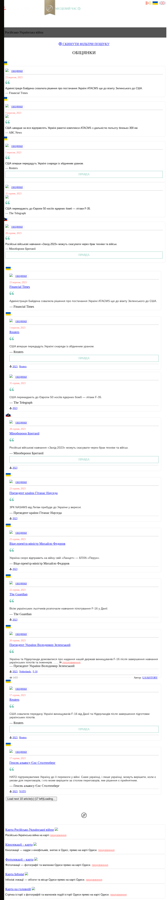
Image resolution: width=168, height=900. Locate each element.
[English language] (162, 3)
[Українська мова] (155, 3)
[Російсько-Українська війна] (19, 17)
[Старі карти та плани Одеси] (26, 17)
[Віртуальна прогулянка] (46, 17)
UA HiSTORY (150, 677)
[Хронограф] (12, 17)
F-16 (35, 671)
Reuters (23, 366)
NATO (22, 791)
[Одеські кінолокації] (39, 17)
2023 (14, 366)
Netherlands (25, 671)
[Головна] (5, 17)
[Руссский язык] (148, 3)
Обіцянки (17, 71)
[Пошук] (53, 17)
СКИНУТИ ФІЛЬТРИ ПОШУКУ (85, 44)
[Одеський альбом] (33, 17)
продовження (71, 662)
